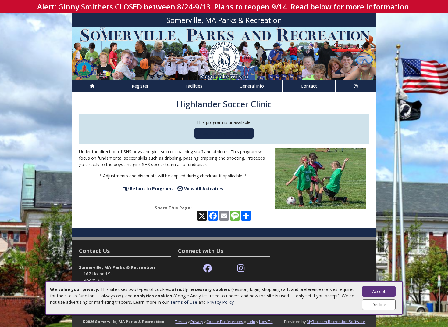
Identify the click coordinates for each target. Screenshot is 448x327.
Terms (181, 321)
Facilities (193, 86)
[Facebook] (207, 268)
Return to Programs (151, 188)
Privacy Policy (220, 302)
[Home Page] (92, 86)
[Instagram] (241, 268)
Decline (379, 304)
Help (251, 321)
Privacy (196, 321)
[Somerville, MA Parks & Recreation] (224, 53)
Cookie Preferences (224, 321)
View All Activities (203, 188)
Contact (309, 86)
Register (140, 86)
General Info (252, 86)
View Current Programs (224, 133)
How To (266, 321)
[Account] (356, 86)
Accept (379, 291)
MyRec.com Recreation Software (336, 321)
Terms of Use (183, 302)
